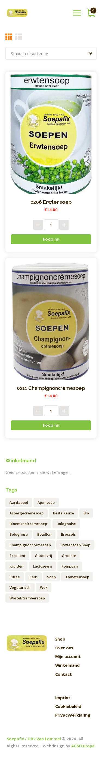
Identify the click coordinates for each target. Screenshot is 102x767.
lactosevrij (42, 566)
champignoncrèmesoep (30, 544)
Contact (63, 674)
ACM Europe (83, 745)
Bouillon (44, 534)
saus (33, 576)
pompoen (69, 566)
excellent (17, 555)
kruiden (16, 566)
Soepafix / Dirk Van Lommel (34, 738)
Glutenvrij (43, 555)
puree (15, 576)
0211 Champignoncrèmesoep (51, 388)
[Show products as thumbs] (8, 36)
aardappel (19, 502)
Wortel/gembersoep (27, 598)
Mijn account (68, 656)
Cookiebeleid (68, 706)
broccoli (68, 534)
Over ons (64, 647)
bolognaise (66, 523)
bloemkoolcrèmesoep (28, 523)
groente (69, 555)
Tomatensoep (77, 576)
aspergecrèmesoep (27, 513)
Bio (86, 513)
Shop (60, 639)
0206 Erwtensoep (51, 202)
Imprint (62, 697)
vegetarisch (20, 587)
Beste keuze (63, 513)
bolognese (19, 534)
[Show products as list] (18, 36)
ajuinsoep (46, 502)
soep (51, 576)
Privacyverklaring (72, 715)
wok (43, 587)
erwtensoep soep (75, 544)
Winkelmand (67, 665)
